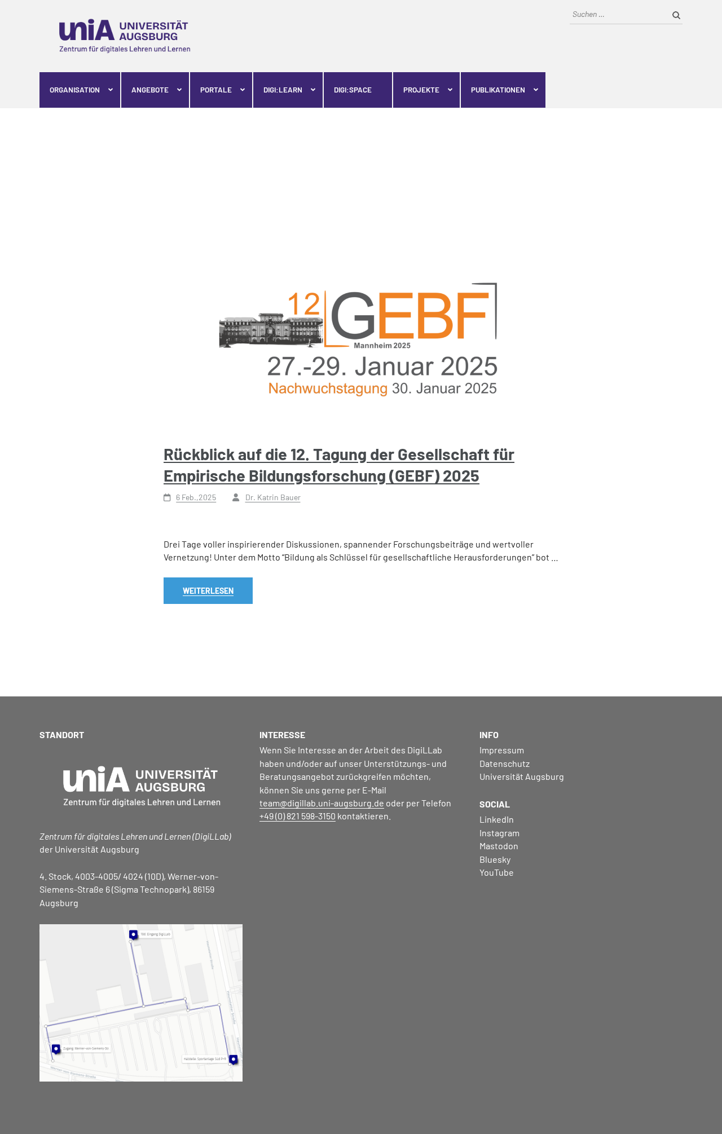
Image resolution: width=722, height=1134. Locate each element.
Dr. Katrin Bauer (273, 497)
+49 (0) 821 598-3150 (297, 815)
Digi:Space (353, 89)
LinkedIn (496, 819)
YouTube (496, 872)
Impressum (501, 749)
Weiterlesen (208, 590)
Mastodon (498, 845)
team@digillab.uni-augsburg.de (321, 802)
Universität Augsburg (521, 776)
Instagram (499, 832)
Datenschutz (504, 763)
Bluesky (494, 859)
